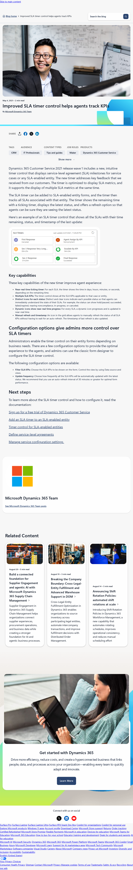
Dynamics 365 (39, 842)
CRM (13, 152)
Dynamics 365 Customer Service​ (99, 152)
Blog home (11, 16)
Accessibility (15, 852)
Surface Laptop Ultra (38, 825)
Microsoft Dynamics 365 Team (18, 111)
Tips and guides (54, 152)
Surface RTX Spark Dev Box (62, 825)
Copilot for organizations (89, 825)
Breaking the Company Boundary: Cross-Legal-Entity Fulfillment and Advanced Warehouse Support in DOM (66, 587)
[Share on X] (31, 134)
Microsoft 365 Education (23, 835)
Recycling (121, 865)
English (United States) (11, 855)
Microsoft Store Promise (33, 831)
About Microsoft (63, 848)
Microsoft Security (22, 842)
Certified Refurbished (10, 831)
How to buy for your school (49, 835)
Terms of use (84, 865)
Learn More (66, 780)
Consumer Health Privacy (12, 865)
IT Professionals (31, 152)
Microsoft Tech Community (99, 845)
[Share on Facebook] (25, 134)
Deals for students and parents (115, 835)
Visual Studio (40, 848)
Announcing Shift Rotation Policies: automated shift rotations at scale (105, 598)
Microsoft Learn (44, 845)
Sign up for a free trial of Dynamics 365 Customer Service (49, 412)
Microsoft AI (6, 842)
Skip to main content (10, 1)
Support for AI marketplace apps (69, 845)
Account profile (52, 828)
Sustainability (28, 852)
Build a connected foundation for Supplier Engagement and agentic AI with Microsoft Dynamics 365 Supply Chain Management (23, 587)
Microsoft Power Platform (74, 842)
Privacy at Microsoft (98, 848)
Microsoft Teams (96, 842)
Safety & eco (109, 865)
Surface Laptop (19, 825)
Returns (107, 828)
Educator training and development (81, 835)
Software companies (23, 848)
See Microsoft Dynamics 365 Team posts (25, 506)
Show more (64, 159)
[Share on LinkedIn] (37, 134)
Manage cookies (69, 865)
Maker (73, 152)
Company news (80, 848)
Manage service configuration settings (36, 442)
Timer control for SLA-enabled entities (36, 427)
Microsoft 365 (54, 842)
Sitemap (30, 865)
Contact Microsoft (44, 865)
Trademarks (97, 865)
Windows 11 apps (36, 828)
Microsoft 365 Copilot (116, 842)
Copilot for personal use (113, 825)
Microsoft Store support (91, 828)
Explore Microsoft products (13, 828)
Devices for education (98, 831)
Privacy (57, 865)
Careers (51, 848)
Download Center (69, 828)
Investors (113, 848)
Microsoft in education (75, 831)
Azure (12, 845)
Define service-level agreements (31, 434)
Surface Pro (6, 825)
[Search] (125, 16)
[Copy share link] (20, 134)
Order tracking (119, 828)
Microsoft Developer (25, 845)
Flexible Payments (55, 831)
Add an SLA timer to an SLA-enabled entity (39, 420)
